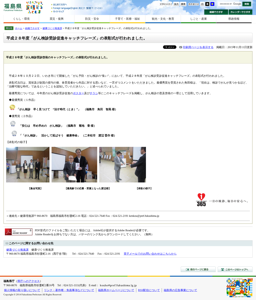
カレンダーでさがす (241, 12)
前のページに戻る (198, 269)
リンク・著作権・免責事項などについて (69, 290)
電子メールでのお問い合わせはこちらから (150, 253)
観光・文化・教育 (163, 18)
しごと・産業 (198, 18)
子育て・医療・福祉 (127, 18)
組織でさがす (216, 12)
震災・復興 (57, 18)
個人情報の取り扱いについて (22, 290)
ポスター (78, 93)
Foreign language (77, 8)
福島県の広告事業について (180, 290)
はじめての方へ (77, 4)
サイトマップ (77, 11)
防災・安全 (92, 18)
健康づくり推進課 (52, 28)
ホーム (18, 28)
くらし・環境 (21, 18)
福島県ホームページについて (116, 290)
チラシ (94, 93)
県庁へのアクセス (28, 281)
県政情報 (233, 18)
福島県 (13, 7)
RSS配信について (149, 290)
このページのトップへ (235, 269)
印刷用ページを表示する (198, 47)
